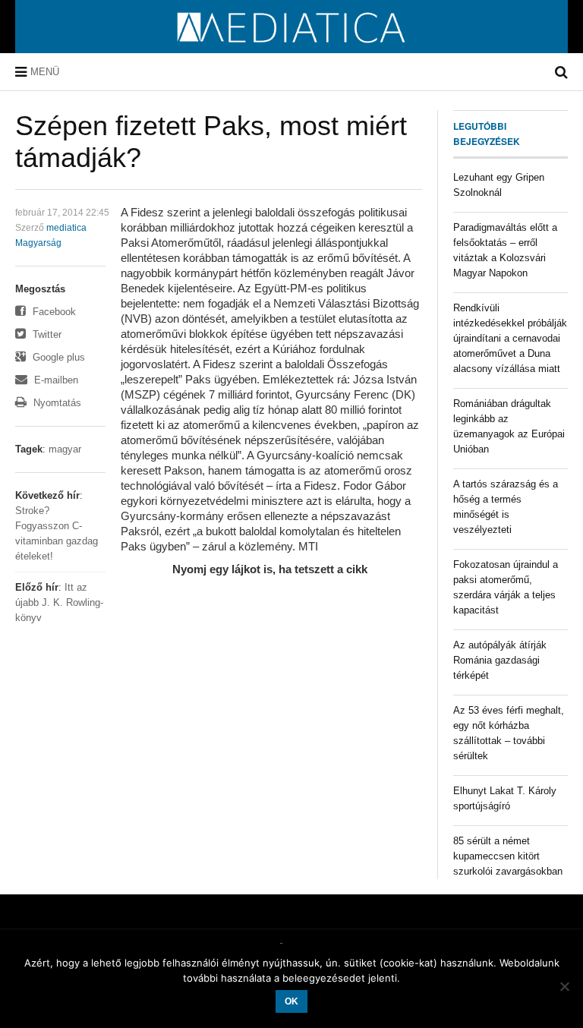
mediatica (66, 227)
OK (291, 1001)
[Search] (561, 72)
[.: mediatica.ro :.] (291, 48)
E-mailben (54, 380)
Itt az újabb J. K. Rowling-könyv (59, 602)
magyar (65, 449)
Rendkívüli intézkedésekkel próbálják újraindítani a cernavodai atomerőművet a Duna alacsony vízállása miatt (510, 338)
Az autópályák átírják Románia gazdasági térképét (500, 660)
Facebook (53, 311)
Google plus (57, 357)
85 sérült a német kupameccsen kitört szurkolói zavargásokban (508, 856)
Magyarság (38, 243)
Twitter (45, 334)
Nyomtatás (55, 402)
